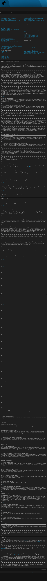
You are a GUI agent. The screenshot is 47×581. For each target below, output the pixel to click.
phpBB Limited (26, 540)
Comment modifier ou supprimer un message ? (7, 38)
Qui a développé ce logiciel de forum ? (29, 50)
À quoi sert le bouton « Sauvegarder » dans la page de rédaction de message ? (12, 46)
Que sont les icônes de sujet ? (5, 58)
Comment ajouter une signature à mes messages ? (8, 39)
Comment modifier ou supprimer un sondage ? (7, 42)
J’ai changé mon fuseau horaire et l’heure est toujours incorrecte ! (10, 29)
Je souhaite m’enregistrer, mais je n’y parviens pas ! (8, 17)
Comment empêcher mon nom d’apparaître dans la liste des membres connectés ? (10, 27)
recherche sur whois (16, 554)
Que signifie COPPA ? (4, 16)
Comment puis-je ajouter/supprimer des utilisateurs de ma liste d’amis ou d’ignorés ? (34, 31)
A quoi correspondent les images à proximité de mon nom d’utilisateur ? (11, 31)
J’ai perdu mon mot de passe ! (5, 21)
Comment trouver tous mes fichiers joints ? (30, 47)
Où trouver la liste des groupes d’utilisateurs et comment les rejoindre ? (34, 18)
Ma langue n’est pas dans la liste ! (5, 30)
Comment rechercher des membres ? (29, 37)
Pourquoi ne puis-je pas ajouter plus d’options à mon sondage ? (10, 41)
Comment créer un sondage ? (5, 40)
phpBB (29, 166)
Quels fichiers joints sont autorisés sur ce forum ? (31, 46)
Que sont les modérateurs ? (28, 16)
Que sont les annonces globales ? (5, 54)
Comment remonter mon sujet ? (5, 48)
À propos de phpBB (40, 541)
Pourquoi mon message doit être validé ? (6, 47)
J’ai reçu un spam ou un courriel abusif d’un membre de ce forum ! (33, 26)
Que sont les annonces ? (4, 55)
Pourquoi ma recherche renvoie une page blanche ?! (31, 36)
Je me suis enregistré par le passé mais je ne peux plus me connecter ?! (11, 20)
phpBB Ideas (3, 548)
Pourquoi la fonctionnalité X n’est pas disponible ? (31, 51)
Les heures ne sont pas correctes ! (6, 28)
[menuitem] (1, 8)
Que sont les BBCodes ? (4, 51)
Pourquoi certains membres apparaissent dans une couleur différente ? (34, 20)
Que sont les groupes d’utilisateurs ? (29, 17)
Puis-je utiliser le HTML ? (4, 52)
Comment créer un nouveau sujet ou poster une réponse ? (9, 37)
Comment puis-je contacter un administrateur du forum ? (32, 53)
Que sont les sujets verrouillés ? (5, 57)
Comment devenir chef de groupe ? (29, 19)
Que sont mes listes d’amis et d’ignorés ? (29, 29)
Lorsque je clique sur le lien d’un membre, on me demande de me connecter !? (11, 34)
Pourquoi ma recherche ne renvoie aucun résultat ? (31, 35)
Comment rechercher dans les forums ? (29, 34)
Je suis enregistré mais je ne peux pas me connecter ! (8, 18)
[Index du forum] (6, 3)
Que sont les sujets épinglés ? (5, 56)
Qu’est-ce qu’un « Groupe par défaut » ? (29, 21)
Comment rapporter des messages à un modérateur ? (8, 45)
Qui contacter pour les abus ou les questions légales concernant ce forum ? (34, 52)
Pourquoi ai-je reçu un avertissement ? (6, 44)
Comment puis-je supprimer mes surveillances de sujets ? (32, 43)
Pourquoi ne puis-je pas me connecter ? (6, 19)
